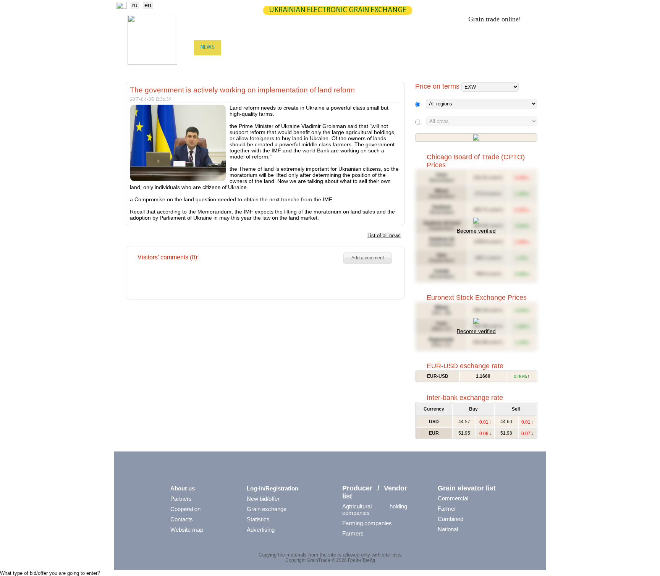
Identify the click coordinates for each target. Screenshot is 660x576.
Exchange (240, 47)
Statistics (279, 47)
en (147, 5)
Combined (450, 519)
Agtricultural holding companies (374, 509)
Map (309, 47)
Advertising (261, 529)
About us (182, 488)
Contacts (181, 519)
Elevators (307, 63)
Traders (211, 63)
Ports (377, 63)
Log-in (527, 48)
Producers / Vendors (258, 63)
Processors (485, 63)
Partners (386, 47)
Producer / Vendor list (374, 492)
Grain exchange (266, 509)
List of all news (384, 235)
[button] (367, 258)
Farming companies (367, 523)
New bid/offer (263, 498)
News (208, 47)
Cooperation (185, 509)
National (448, 529)
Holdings (447, 63)
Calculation (344, 47)
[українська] (121, 6)
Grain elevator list (467, 488)
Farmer (447, 508)
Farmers (353, 533)
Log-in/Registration (272, 488)
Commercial (453, 498)
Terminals (410, 63)
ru (135, 5)
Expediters (344, 63)
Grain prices (426, 47)
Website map (186, 529)
